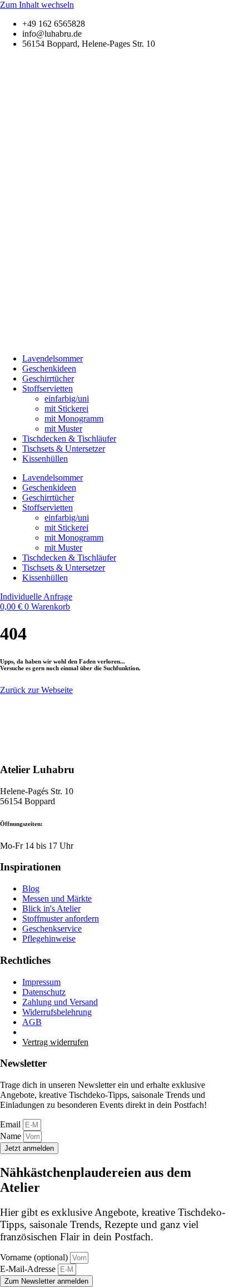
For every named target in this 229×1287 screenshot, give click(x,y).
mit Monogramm (73, 418)
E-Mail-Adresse (29, 1269)
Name (11, 1136)
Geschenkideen (49, 368)
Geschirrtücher (48, 378)
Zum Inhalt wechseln (37, 4)
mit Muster (63, 428)
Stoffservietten (47, 388)
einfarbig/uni (66, 398)
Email (11, 1124)
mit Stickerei (66, 408)
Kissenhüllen (45, 458)
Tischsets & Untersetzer (63, 448)
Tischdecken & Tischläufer (69, 438)
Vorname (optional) (35, 1257)
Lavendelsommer (52, 358)
